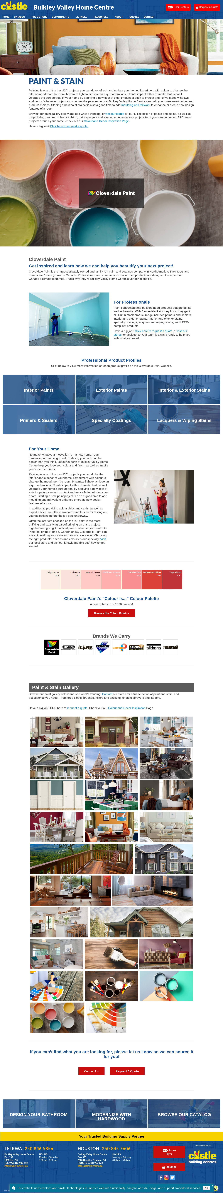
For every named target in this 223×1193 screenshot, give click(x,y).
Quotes (134, 16)
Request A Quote (127, 1071)
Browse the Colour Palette (111, 613)
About (119, 16)
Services (81, 16)
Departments (60, 16)
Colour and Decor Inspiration (126, 708)
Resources (101, 16)
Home (5, 16)
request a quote (77, 708)
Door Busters (181, 7)
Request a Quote (208, 7)
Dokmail (170, 1166)
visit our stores (114, 113)
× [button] (212, 1185)
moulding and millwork (135, 105)
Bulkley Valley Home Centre (73, 7)
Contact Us (91, 1071)
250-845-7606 (116, 1148)
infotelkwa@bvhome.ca (16, 1166)
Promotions (39, 16)
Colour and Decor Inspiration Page (106, 121)
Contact (149, 16)
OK (206, 1188)
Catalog (19, 16)
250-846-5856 (39, 1148)
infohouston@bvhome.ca (90, 1166)
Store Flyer (171, 1152)
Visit (103, 539)
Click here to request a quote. (69, 126)
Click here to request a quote (153, 331)
